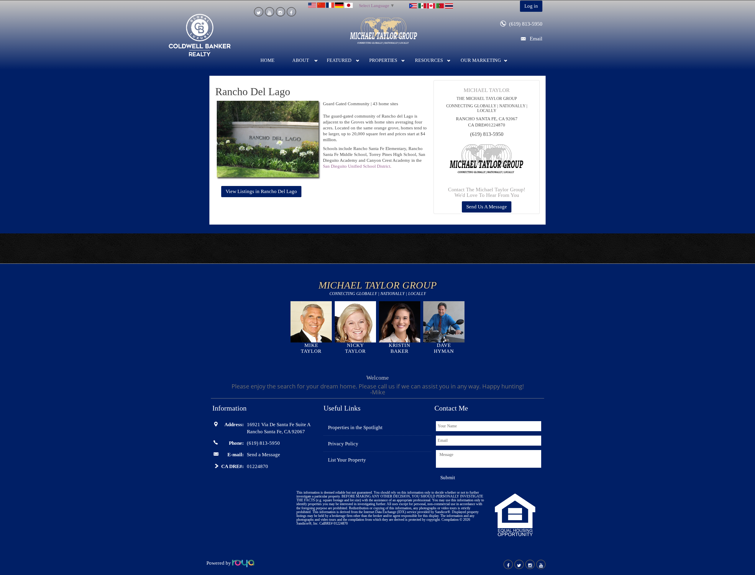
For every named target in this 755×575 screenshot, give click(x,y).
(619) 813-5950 (525, 24)
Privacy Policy (343, 444)
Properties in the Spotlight (355, 427)
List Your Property (347, 460)
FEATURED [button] (339, 60)
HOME (267, 60)
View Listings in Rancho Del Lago (261, 191)
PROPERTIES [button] (383, 60)
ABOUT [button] (300, 60)
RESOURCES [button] (429, 60)
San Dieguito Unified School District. (357, 166)
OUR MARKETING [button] (481, 60)
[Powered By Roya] (243, 563)
